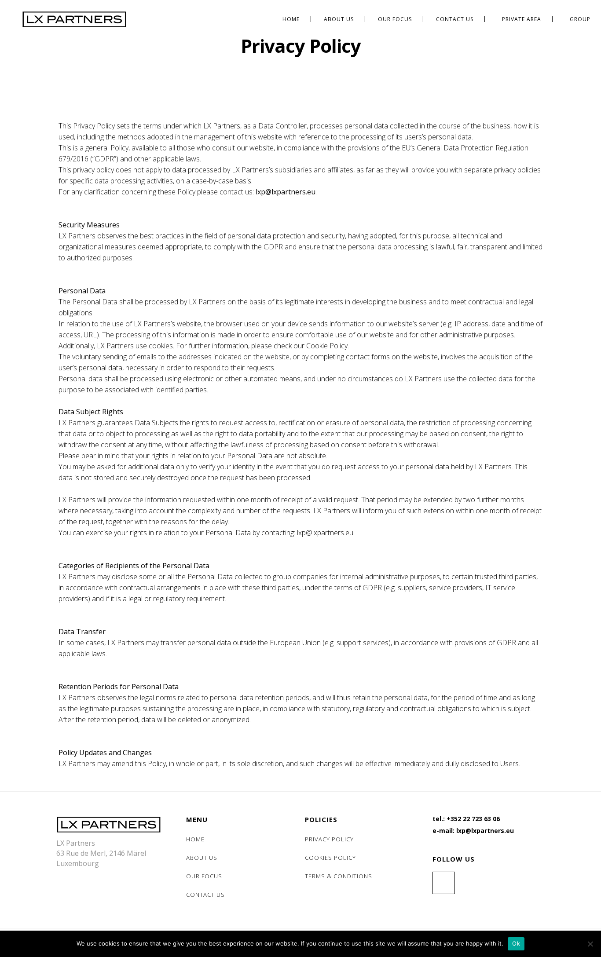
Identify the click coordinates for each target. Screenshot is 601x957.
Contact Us (205, 895)
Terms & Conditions (338, 876)
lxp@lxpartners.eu (285, 192)
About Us (201, 858)
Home (195, 839)
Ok (516, 943)
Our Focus (204, 876)
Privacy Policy (329, 839)
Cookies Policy (330, 858)
